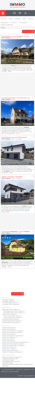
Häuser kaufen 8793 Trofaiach (12, 316)
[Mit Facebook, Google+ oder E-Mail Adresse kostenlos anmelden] (25, 13)
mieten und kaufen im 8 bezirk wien (12, 357)
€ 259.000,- (28, 258)
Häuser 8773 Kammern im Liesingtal (12, 331)
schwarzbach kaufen (8, 360)
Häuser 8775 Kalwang (8, 329)
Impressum (27, 369)
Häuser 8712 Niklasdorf (8, 337)
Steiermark (17, 19)
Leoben (24, 19)
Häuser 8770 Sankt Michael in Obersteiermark (15, 342)
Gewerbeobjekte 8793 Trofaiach (11, 321)
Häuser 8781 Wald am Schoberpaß (12, 352)
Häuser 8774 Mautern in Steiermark (12, 335)
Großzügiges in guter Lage (17, 231)
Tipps (32, 369)
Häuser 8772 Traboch (8, 347)
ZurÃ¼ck (2, 51)
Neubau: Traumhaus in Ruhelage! (12, 176)
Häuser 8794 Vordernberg (9, 350)
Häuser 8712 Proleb (7, 339)
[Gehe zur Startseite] (17, 7)
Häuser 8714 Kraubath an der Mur (11, 332)
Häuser (10, 19)
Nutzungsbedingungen (8, 369)
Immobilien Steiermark (8, 301)
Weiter (32, 51)
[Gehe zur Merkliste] (20, 13)
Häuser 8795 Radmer (8, 340)
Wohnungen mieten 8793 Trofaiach (13, 312)
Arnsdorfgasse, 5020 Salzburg (10, 361)
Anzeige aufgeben (14, 371)
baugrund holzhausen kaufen (10, 358)
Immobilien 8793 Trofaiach (9, 304)
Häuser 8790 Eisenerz (8, 327)
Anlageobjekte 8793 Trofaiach (10, 322)
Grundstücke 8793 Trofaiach (10, 319)
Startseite (4, 19)
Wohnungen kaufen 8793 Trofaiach (13, 311)
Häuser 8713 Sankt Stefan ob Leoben (12, 345)
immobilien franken (7, 363)
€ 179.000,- (28, 124)
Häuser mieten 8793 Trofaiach (12, 317)
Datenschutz (19, 369)
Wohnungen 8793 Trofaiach (10, 309)
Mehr (9, 71)
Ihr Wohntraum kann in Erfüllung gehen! (14, 137)
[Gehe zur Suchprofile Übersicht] (14, 13)
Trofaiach (31, 19)
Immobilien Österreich (8, 299)
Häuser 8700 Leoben (8, 334)
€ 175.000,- (28, 62)
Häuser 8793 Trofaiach (8, 314)
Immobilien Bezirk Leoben (9, 302)
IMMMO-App (4, 371)
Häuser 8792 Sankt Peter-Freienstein (12, 344)
